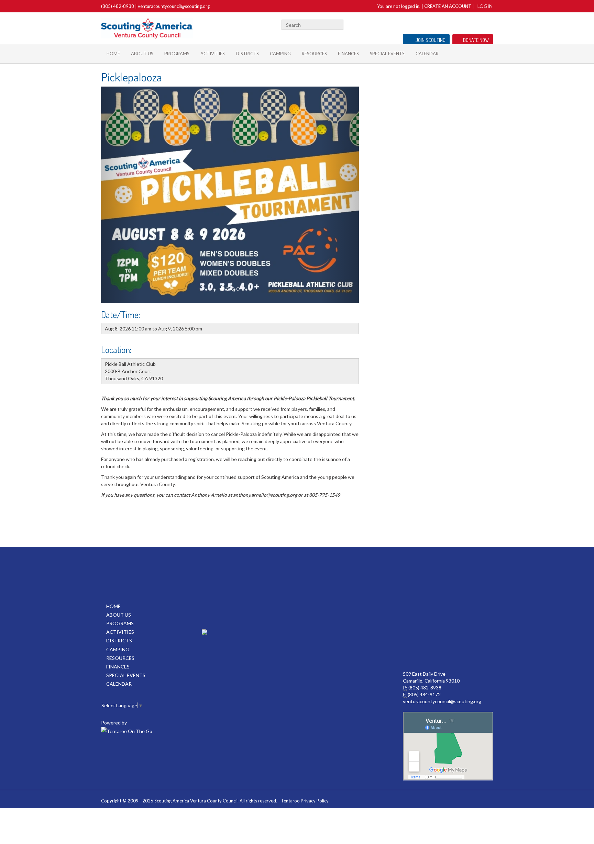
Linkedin (467, 23)
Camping (280, 53)
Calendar (427, 53)
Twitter (457, 23)
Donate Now (476, 40)
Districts (247, 53)
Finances (348, 53)
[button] (120, 195)
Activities (212, 53)
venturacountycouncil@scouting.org (174, 6)
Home (113, 53)
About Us (142, 53)
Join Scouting (431, 40)
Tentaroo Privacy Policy (305, 800)
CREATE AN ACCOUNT (447, 6)
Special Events (387, 53)
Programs (176, 53)
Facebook (449, 23)
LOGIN (485, 6)
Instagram (489, 23)
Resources (314, 53)
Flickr (478, 23)
